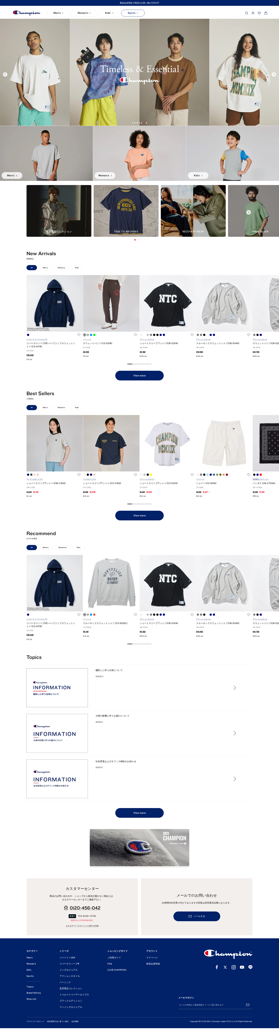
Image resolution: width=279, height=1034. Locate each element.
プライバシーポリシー (35, 1021)
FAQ (109, 963)
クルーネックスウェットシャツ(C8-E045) (217, 343)
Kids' (108, 12)
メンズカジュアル (89, 479)
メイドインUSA (67, 957)
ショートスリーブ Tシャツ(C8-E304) (159, 343)
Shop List (31, 999)
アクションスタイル (147, 339)
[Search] (246, 13)
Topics (30, 986)
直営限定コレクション (261, 479)
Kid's (28, 970)
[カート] (265, 13)
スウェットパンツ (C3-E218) (97, 343)
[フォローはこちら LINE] (250, 967)
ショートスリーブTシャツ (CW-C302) (46, 483)
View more (139, 375)
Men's (57, 12)
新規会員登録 (153, 963)
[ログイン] (253, 13)
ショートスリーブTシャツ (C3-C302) (102, 483)
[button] (135, 239)
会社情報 (74, 1021)
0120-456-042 (85, 908)
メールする (199, 916)
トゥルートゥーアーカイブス (36, 339)
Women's (83, 12)
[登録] (247, 1005)
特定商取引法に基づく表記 (57, 1021)
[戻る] (5, 74)
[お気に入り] (259, 13)
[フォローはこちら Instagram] (234, 967)
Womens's (62, 547)
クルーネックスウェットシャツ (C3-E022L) (105, 623)
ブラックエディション (71, 1000)
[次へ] (274, 74)
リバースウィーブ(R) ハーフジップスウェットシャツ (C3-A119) (50, 345)
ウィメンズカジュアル (34, 479)
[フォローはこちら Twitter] (225, 967)
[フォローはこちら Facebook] (217, 967)
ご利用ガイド (114, 957)
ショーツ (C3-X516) (206, 483)
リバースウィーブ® (69, 963)
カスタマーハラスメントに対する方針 (82, 926)
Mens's (45, 547)
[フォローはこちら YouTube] (242, 967)
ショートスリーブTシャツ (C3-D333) (159, 483)
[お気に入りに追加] (79, 335)
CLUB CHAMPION (116, 970)
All (32, 268)
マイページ (152, 957)
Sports (131, 12)
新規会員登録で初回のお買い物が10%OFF (139, 3)
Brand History (33, 992)
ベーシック (87, 339)
